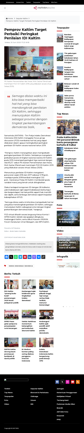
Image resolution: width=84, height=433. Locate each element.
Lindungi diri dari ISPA (66, 299)
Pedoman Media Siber (66, 404)
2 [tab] (65, 228)
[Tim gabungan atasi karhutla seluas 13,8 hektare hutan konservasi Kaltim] (60, 162)
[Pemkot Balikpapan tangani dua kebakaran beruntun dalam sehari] (60, 71)
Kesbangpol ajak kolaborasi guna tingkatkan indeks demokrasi (29, 295)
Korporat (60, 416)
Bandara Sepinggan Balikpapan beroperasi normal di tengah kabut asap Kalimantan (71, 41)
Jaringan (60, 389)
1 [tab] (62, 228)
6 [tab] (75, 251)
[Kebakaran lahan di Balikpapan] (60, 151)
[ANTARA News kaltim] (44, 8)
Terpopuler (36, 2)
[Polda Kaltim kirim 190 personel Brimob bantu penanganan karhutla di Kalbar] (68, 127)
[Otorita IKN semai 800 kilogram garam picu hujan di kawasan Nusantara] (60, 178)
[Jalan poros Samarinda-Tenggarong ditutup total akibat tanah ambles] (60, 99)
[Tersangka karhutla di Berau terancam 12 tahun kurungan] (60, 195)
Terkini (28, 2)
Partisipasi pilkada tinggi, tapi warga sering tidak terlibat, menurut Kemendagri (45, 298)
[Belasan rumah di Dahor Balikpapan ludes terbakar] (60, 87)
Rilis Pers (54, 2)
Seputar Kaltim (22, 19)
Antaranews (10, 2)
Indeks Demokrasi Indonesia (21, 266)
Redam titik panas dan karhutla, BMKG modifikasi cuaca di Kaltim (67, 242)
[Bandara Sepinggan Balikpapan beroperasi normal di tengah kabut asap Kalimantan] (60, 38)
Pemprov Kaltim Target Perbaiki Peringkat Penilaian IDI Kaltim (31, 21)
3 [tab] (68, 228)
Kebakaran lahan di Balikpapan (68, 220)
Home (10, 19)
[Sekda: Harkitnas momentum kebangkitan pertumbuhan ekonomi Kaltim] (29, 314)
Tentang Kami (62, 400)
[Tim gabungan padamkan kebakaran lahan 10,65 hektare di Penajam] (60, 56)
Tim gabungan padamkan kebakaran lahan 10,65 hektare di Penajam (71, 57)
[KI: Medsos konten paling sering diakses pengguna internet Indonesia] (29, 342)
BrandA (60, 408)
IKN (32, 404)
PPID (59, 420)
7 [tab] (78, 251)
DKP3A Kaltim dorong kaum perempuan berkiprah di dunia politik (10, 354)
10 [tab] (71, 254)
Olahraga (34, 396)
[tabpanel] (68, 218)
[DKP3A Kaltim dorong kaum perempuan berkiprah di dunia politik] (11, 342)
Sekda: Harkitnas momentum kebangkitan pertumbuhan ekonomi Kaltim (29, 326)
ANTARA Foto (62, 412)
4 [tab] (71, 228)
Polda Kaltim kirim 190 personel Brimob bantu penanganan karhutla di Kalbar (68, 141)
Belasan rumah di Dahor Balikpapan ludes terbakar (71, 87)
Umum (33, 400)
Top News (45, 2)
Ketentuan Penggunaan (67, 393)
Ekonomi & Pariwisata (39, 393)
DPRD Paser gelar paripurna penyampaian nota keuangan (10, 325)
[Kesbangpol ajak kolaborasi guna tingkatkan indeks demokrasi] (29, 284)
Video (60, 231)
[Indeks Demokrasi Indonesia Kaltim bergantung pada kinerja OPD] (46, 342)
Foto (59, 205)
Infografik (62, 256)
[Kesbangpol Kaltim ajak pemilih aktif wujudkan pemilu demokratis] (46, 314)
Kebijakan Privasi (64, 396)
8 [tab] (65, 254)
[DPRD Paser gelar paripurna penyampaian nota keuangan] (11, 314)
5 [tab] (75, 228)
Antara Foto (20, 2)
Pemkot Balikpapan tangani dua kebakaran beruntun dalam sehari (71, 73)
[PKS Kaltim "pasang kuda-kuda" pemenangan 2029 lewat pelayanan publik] (11, 284)
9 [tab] (68, 254)
